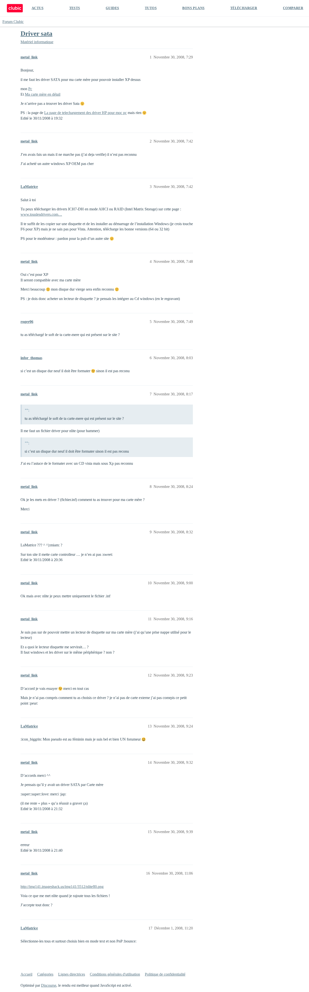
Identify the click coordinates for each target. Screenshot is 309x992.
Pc (30, 89)
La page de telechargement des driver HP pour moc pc (85, 113)
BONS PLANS (193, 8)
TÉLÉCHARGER (243, 8)
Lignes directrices (71, 974)
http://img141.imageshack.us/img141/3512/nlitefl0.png (62, 887)
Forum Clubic (13, 22)
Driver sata (36, 33)
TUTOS (151, 8)
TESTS (74, 8)
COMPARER (293, 8)
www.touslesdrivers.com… (41, 214)
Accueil (26, 974)
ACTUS (37, 8)
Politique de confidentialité (165, 974)
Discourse (48, 985)
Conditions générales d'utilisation (115, 974)
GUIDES (112, 8)
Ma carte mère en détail (42, 94)
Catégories (45, 974)
